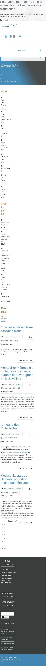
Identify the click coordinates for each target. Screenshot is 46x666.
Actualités (5, 75)
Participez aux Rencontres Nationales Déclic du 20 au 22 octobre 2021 (4, 260)
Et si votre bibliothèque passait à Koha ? (17, 329)
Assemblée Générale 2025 (4, 225)
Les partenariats (8, 643)
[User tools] (30, 337)
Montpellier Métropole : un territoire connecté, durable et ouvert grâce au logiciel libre (17, 373)
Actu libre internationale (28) (4, 118)
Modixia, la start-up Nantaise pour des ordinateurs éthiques (15, 479)
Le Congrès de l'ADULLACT (7, 638)
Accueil (3, 72)
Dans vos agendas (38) (4, 193)
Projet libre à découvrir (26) (4, 146)
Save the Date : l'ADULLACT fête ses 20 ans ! (4, 283)
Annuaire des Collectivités (10, 426)
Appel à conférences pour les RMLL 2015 (4, 239)
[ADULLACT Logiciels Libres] (11, 25)
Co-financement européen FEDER (7, 648)
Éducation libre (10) (4, 159)
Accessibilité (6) (4, 169)
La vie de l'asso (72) (3, 178)
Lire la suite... (24, 360)
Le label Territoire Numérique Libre (7, 631)
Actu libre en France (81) (3, 103)
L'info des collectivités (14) (4, 132)
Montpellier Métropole (25, 397)
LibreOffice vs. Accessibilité (4, 298)
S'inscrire (5, 617)
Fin (5, 548)
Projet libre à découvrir (14, 337)
